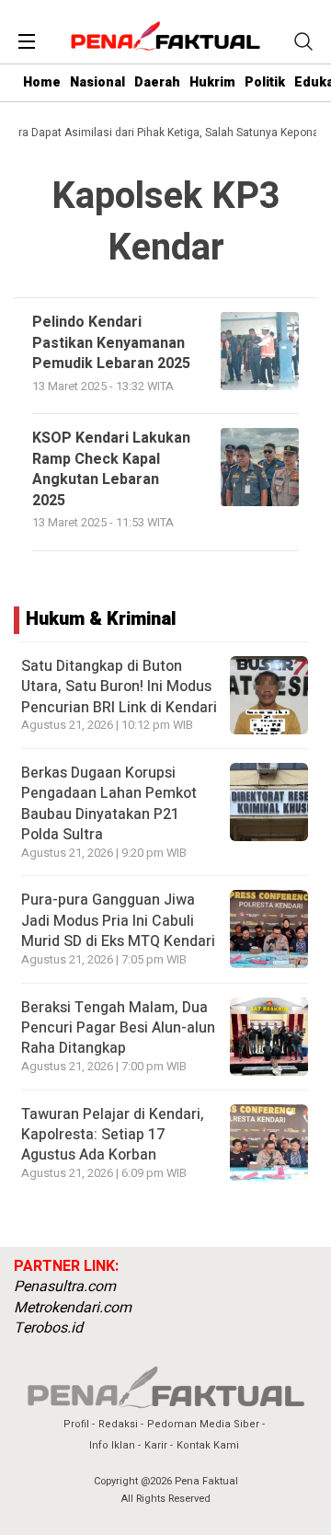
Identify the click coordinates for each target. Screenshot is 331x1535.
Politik (265, 82)
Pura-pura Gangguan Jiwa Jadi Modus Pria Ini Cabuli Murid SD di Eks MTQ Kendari (118, 920)
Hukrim (212, 82)
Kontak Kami (208, 1445)
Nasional (97, 82)
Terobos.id (48, 1328)
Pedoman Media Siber (203, 1424)
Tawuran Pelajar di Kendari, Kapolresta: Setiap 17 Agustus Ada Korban (112, 1135)
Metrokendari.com (72, 1308)
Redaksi (118, 1424)
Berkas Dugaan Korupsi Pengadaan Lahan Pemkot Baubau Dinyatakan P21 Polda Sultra (109, 804)
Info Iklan (112, 1445)
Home (42, 82)
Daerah (157, 82)
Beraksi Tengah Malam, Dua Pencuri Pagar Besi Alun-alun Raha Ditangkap (118, 1028)
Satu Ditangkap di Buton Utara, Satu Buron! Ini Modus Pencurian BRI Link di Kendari (119, 687)
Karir (155, 1445)
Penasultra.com (65, 1286)
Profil (76, 1424)
